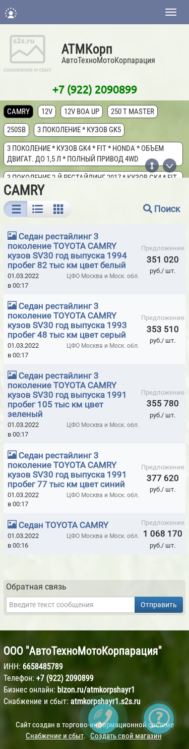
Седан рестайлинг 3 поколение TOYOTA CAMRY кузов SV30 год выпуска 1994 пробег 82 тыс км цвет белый (67, 250)
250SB (16, 129)
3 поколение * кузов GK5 (79, 129)
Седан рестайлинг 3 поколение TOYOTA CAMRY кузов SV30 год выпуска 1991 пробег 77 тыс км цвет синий (67, 469)
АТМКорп (86, 49)
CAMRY (18, 111)
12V (46, 111)
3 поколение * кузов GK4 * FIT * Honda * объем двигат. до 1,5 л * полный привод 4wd (85, 154)
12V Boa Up (81, 111)
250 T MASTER (132, 111)
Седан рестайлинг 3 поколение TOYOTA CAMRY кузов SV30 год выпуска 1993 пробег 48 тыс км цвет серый (67, 320)
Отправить (159, 605)
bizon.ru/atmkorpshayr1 (96, 689)
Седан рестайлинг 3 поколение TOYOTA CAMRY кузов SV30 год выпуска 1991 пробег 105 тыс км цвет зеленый (67, 394)
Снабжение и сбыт (55, 735)
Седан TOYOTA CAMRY (63, 525)
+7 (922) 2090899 (94, 88)
